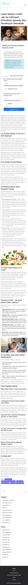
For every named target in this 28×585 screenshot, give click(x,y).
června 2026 (6, 535)
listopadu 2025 (6, 552)
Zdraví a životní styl (7, 517)
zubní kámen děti (8, 479)
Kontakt (14, 580)
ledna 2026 (5, 547)
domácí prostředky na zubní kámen (16, 483)
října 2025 (5, 554)
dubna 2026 (5, 540)
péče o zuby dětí (20, 481)
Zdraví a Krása (6, 520)
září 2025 (5, 557)
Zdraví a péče (6, 522)
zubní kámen (7, 147)
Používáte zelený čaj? (12, 89)
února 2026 (5, 544)
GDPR (14, 577)
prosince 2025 (6, 549)
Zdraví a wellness (7, 503)
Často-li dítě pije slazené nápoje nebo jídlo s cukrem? (13, 79)
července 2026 (6, 532)
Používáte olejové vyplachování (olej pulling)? (13, 85)
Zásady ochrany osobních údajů (14, 575)
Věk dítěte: (10, 103)
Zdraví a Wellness (7, 510)
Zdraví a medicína (7, 515)
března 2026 (6, 542)
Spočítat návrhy (14, 109)
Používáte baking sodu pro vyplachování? (12, 100)
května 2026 (6, 537)
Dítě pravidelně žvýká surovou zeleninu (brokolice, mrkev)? (12, 94)
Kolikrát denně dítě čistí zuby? (16, 75)
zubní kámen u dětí (5, 483)
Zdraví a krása (6, 505)
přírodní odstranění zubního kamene (8, 481)
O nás (14, 570)
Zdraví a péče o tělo (7, 512)
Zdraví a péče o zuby (8, 500)
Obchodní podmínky (14, 573)
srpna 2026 (5, 530)
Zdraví (4, 507)
